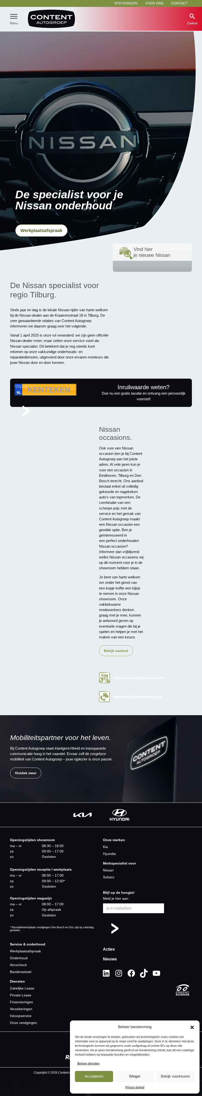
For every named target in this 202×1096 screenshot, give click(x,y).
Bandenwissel (20, 972)
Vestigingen (125, 3)
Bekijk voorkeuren (175, 1076)
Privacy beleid (134, 1087)
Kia (105, 847)
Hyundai (109, 854)
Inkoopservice (21, 1016)
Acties (109, 949)
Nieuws (110, 959)
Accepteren (94, 1076)
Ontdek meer (25, 773)
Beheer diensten (88, 1063)
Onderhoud (19, 958)
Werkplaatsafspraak (41, 230)
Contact (179, 3)
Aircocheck (18, 965)
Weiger (134, 1076)
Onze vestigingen (23, 1023)
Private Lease (20, 995)
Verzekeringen (21, 1009)
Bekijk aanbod (116, 651)
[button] (192, 1026)
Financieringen (21, 1002)
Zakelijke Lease (22, 988)
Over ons (154, 3)
